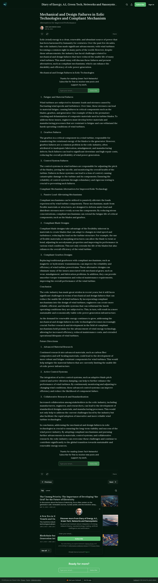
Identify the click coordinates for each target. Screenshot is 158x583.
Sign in (151, 4)
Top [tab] (42, 491)
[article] (79, 503)
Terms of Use (89, 544)
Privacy (23, 580)
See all (44, 550)
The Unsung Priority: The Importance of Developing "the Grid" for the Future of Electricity (69, 498)
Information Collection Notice (78, 546)
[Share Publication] (131, 4)
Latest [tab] (48, 491)
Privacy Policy (95, 546)
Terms (28, 580)
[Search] (127, 4)
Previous (48, 482)
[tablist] (45, 490)
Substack (136, 580)
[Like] (42, 34)
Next (111, 482)
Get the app (87, 580)
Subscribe (140, 4)
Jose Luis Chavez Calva (53, 27)
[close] (99, 509)
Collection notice (36, 580)
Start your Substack (75, 580)
